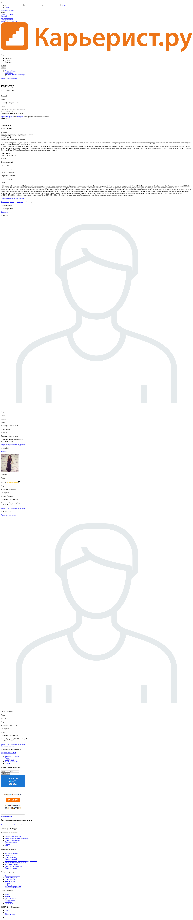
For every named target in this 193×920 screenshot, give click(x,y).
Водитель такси (10, 898)
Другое (7, 844)
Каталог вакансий (11, 859)
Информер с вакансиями (13, 885)
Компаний (8, 62)
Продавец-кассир (11, 842)
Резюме (7, 60)
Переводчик (9, 903)
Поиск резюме (10, 879)
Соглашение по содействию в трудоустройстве (21, 861)
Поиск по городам (11, 868)
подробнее (21, 444)
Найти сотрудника (11, 878)
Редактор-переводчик (8, 515)
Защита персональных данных (15, 862)
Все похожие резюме (8, 746)
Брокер (7, 896)
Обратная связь (10, 914)
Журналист (4, 212)
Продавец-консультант (12, 840)
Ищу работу (5, 16)
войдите (20, 116)
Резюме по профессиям (13, 887)
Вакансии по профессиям (13, 866)
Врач (6, 845)
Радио (7, 758)
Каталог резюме (10, 881)
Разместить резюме (11, 853)
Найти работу (9, 855)
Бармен (7, 894)
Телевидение (9, 760)
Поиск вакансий (10, 857)
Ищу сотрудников (7, 14)
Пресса (7, 763)
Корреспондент (10, 900)
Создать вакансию (7, 18)
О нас (7, 910)
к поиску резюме (6, 816)
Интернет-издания (11, 761)
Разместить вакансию (12, 876)
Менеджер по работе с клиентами (16, 838)
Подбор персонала (7, 19)
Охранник (8, 902)
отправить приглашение (9, 78)
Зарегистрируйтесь (7, 116)
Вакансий (8, 58)
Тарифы (7, 883)
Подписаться (6, 773)
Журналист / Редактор (12, 756)
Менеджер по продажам (13, 836)
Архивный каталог (11, 864)
